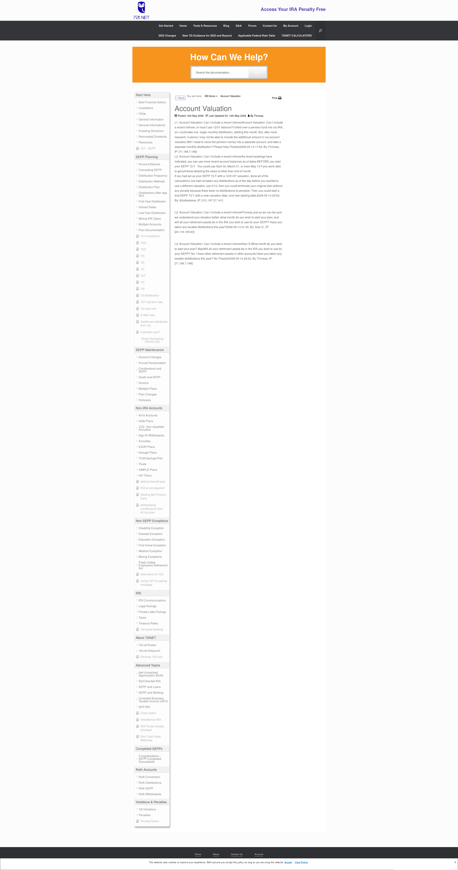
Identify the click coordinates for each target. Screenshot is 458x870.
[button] (320, 30)
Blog (226, 26)
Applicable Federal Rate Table (256, 35)
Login (308, 26)
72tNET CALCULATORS (297, 35)
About (216, 854)
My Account (290, 26)
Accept (288, 862)
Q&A (239, 26)
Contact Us (270, 26)
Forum (252, 26)
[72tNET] (141, 10)
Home (183, 26)
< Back (180, 97)
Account (259, 854)
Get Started (166, 26)
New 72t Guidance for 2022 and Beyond (207, 35)
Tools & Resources (205, 26)
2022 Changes (167, 35)
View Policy (301, 862)
